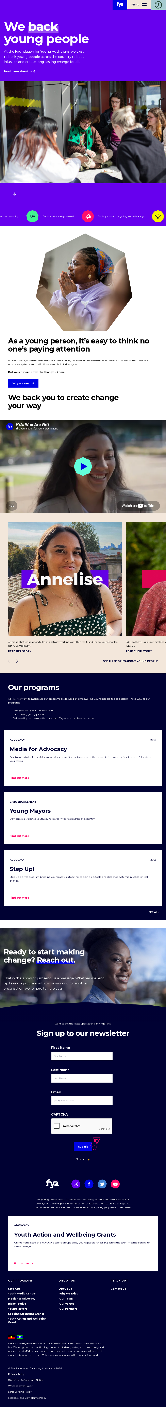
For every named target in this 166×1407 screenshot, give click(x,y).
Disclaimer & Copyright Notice (25, 1379)
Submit (83, 1146)
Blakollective (17, 1303)
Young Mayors (17, 1308)
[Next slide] (16, 661)
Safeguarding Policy (20, 1391)
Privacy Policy (16, 1374)
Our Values (66, 1303)
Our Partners (68, 1308)
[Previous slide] (9, 661)
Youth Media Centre (22, 1293)
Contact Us (118, 1288)
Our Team (66, 1298)
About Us (65, 1288)
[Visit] (75, 1183)
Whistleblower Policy (20, 1385)
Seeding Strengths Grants (26, 1313)
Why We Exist (68, 1293)
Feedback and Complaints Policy (27, 1397)
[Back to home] (120, 5)
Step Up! (14, 1288)
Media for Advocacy (21, 1298)
